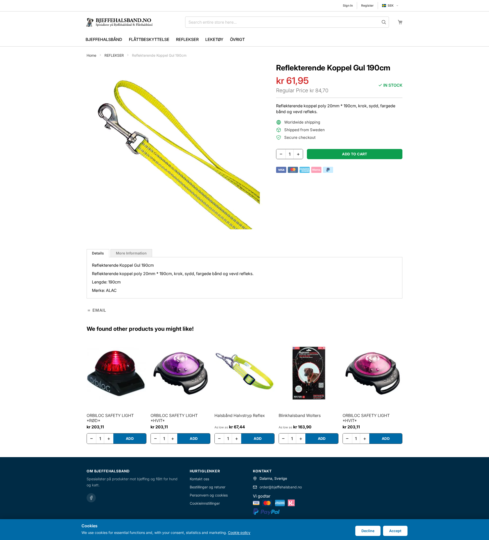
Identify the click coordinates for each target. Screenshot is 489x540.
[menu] (245, 39)
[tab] (98, 253)
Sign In (348, 5)
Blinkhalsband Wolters (300, 415)
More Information (131, 253)
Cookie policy (239, 532)
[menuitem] (104, 39)
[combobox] (287, 22)
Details (98, 253)
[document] (244, 529)
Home (92, 55)
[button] (390, 5)
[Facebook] (91, 497)
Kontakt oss (199, 479)
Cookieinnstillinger (205, 503)
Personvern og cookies (209, 495)
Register (367, 5)
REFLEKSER (114, 55)
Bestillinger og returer (207, 487)
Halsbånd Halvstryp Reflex (239, 415)
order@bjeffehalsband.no (281, 487)
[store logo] (121, 22)
